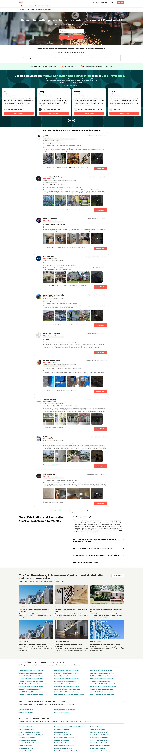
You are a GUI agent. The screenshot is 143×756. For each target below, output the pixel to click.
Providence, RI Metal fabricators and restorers (31, 670)
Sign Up (120, 2)
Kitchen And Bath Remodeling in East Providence (32, 735)
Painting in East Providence (97, 729)
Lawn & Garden (33, 6)
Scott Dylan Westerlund (26, 606)
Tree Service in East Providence (27, 737)
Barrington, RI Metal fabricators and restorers (31, 694)
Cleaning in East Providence (61, 740)
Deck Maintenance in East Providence (64, 745)
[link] (5, 109)
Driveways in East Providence (62, 729)
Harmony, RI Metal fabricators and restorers (102, 694)
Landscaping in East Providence (27, 740)
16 (82, 510)
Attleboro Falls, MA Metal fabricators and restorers (104, 684)
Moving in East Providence (26, 748)
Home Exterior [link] (22, 9)
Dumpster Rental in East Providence (64, 737)
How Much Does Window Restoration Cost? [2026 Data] (106, 610)
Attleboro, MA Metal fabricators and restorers (66, 684)
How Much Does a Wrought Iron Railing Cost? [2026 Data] (71, 610)
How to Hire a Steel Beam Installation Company (105, 644)
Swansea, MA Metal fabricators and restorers (66, 678)
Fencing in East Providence (26, 712)
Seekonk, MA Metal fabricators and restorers (31, 681)
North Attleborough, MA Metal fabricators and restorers (69, 694)
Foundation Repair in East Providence (100, 735)
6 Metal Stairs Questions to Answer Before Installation (68, 645)
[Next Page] (87, 510)
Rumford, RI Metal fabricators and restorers (30, 673)
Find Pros (71, 37)
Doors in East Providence (96, 727)
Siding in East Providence (25, 745)
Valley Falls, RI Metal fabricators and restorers (67, 686)
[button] (48, 158)
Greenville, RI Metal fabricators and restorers (102, 673)
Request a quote (18, 113)
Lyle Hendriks (94, 606)
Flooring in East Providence (61, 732)
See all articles (118, 575)
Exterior (26, 6)
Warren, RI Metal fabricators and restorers (65, 676)
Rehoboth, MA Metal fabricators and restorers (66, 670)
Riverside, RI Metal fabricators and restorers (31, 678)
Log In (112, 2)
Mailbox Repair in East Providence (99, 737)
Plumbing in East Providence (26, 727)
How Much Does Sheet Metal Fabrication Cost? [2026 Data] (34, 610)
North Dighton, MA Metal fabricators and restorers (103, 676)
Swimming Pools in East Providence (99, 740)
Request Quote (100, 168)
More (39, 6)
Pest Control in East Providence (62, 743)
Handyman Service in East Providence (100, 745)
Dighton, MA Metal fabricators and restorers (102, 678)
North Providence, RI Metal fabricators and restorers (33, 684)
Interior (21, 6)
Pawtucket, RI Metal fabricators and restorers (31, 686)
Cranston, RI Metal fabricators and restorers (31, 676)
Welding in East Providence (26, 709)
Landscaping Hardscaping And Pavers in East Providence (69, 727)
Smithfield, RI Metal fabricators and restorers (66, 692)
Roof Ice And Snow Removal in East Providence (67, 751)
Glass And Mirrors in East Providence (100, 743)
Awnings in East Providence (97, 748)
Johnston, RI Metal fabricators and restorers (66, 673)
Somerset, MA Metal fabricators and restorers (102, 689)
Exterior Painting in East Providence (99, 732)
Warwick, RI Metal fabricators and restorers (30, 689)
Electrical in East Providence (26, 729)
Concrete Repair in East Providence (63, 735)
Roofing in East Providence (61, 712)
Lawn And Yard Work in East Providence (29, 732)
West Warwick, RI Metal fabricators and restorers (103, 686)
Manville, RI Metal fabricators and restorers (101, 692)
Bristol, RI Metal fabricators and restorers (101, 670)
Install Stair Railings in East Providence (65, 709)
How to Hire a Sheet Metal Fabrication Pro (32, 644)
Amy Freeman (58, 641)
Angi (56, 606)
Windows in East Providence (26, 751)
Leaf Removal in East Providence (63, 748)
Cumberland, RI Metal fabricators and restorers (67, 689)
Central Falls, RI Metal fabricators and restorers (32, 692)
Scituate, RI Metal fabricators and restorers (101, 681)
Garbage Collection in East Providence (29, 743)
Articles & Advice (46, 6)
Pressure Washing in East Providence (100, 751)
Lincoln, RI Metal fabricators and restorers (65, 681)
